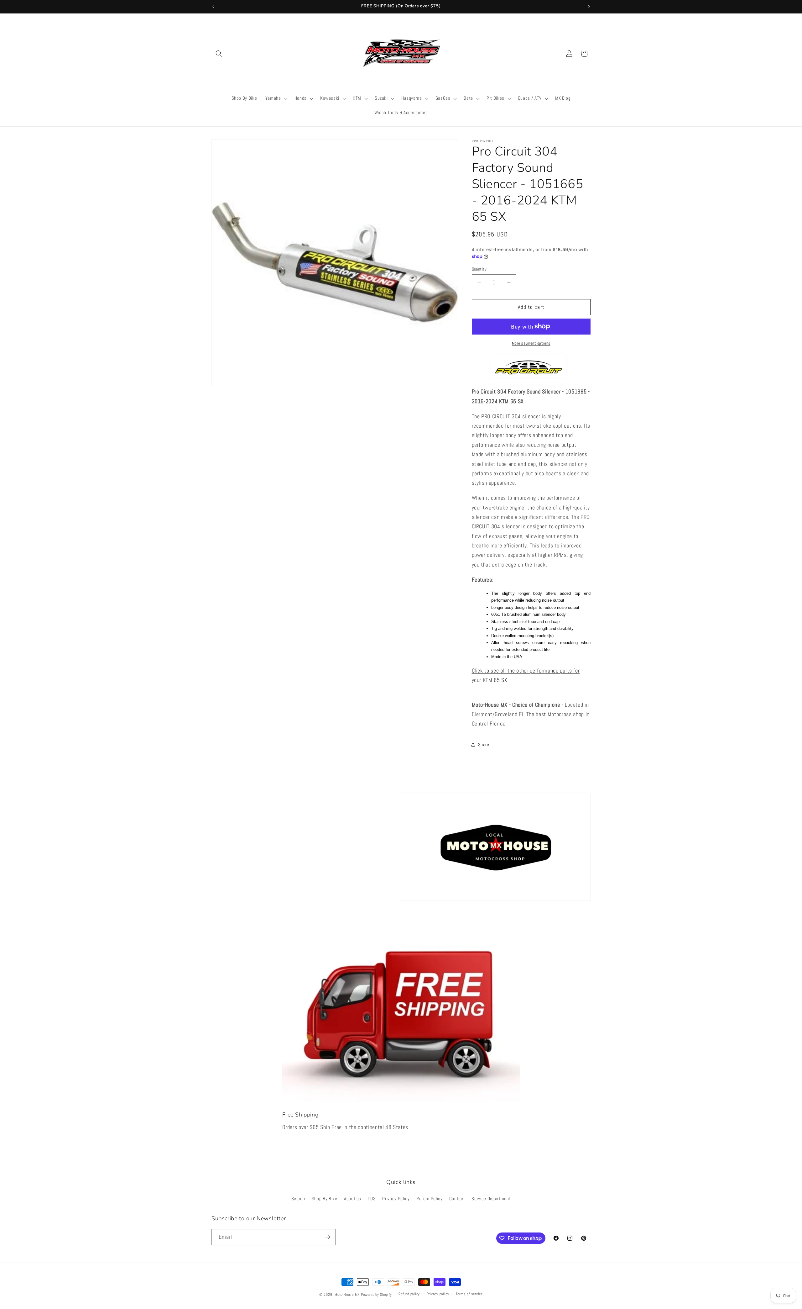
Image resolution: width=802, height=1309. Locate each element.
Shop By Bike (324, 1199)
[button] (219, 53)
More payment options (531, 343)
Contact (457, 1199)
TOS (372, 1199)
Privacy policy (438, 1293)
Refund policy (409, 1293)
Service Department (491, 1199)
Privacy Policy (395, 1199)
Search (298, 1199)
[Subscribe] (327, 1237)
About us (352, 1199)
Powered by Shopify (376, 1294)
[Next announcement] (589, 6)
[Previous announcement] (213, 6)
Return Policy (429, 1199)
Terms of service (469, 1293)
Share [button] (483, 745)
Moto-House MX (347, 1294)
